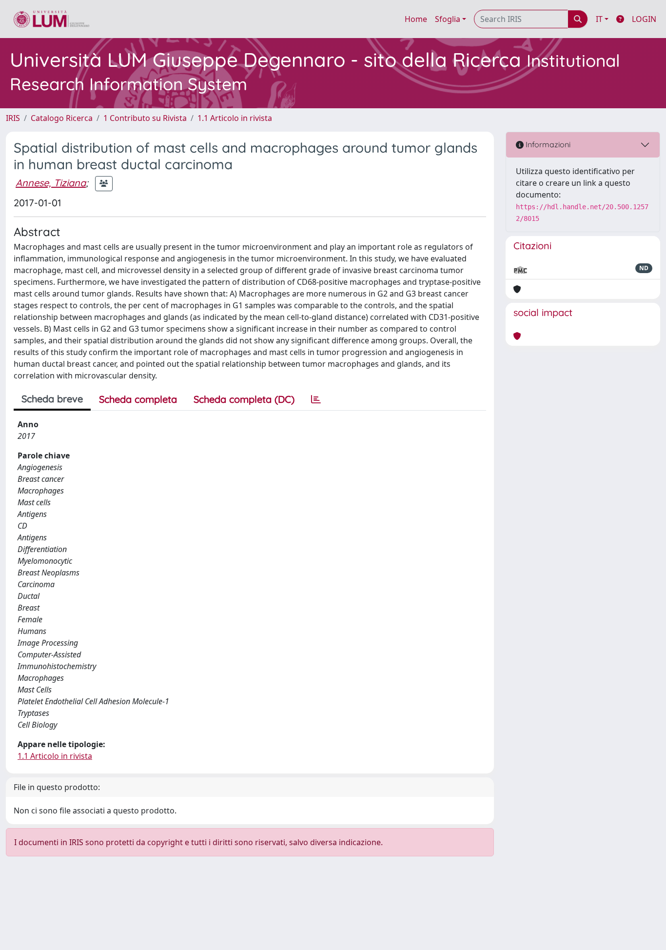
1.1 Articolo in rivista (234, 118)
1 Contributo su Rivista (145, 118)
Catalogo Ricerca (62, 118)
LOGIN (644, 19)
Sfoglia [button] (447, 19)
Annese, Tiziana (51, 183)
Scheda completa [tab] (138, 399)
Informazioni (547, 144)
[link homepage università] (51, 19)
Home (416, 19)
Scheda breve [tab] (52, 399)
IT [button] (599, 19)
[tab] (316, 399)
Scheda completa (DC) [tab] (244, 399)
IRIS (13, 118)
